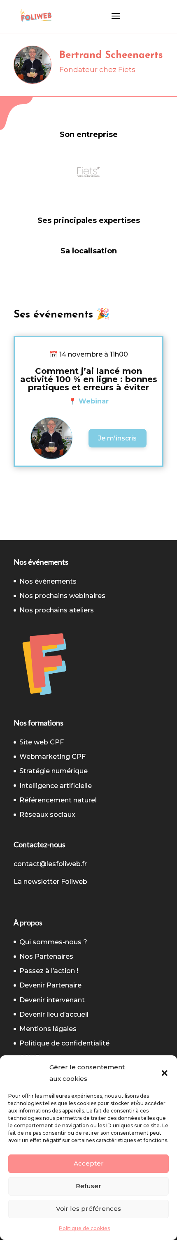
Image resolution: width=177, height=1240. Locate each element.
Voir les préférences (88, 1208)
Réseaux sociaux (47, 814)
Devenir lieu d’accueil (53, 1014)
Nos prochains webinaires (62, 596)
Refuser (88, 1186)
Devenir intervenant (52, 1000)
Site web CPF (41, 742)
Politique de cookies (84, 1228)
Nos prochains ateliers (56, 610)
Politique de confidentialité (64, 1043)
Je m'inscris (117, 438)
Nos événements (48, 581)
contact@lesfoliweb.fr (50, 864)
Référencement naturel (58, 800)
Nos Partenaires (46, 956)
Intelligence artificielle (55, 786)
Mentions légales (48, 1029)
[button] (165, 1073)
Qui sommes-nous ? (53, 942)
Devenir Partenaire (50, 985)
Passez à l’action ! (48, 971)
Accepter (89, 1163)
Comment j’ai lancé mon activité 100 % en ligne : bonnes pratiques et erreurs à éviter (88, 379)
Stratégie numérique (53, 771)
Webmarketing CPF (52, 756)
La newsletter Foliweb (50, 881)
